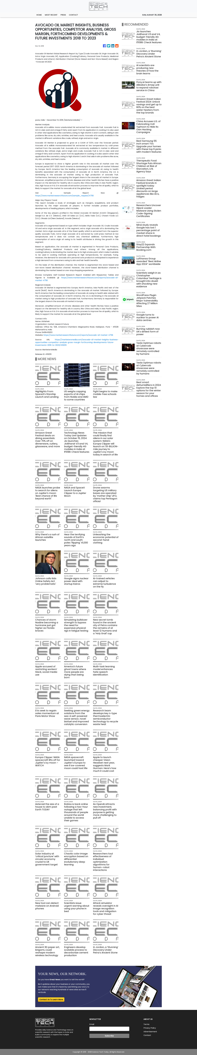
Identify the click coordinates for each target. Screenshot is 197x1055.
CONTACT (73, 15)
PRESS (63, 15)
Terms (146, 1024)
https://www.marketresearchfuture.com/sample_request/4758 (64, 195)
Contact (147, 1035)
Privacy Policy (150, 1028)
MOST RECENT (51, 15)
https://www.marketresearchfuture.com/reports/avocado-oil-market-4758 (78, 335)
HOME (39, 15)
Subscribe (109, 1035)
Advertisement (150, 1031)
